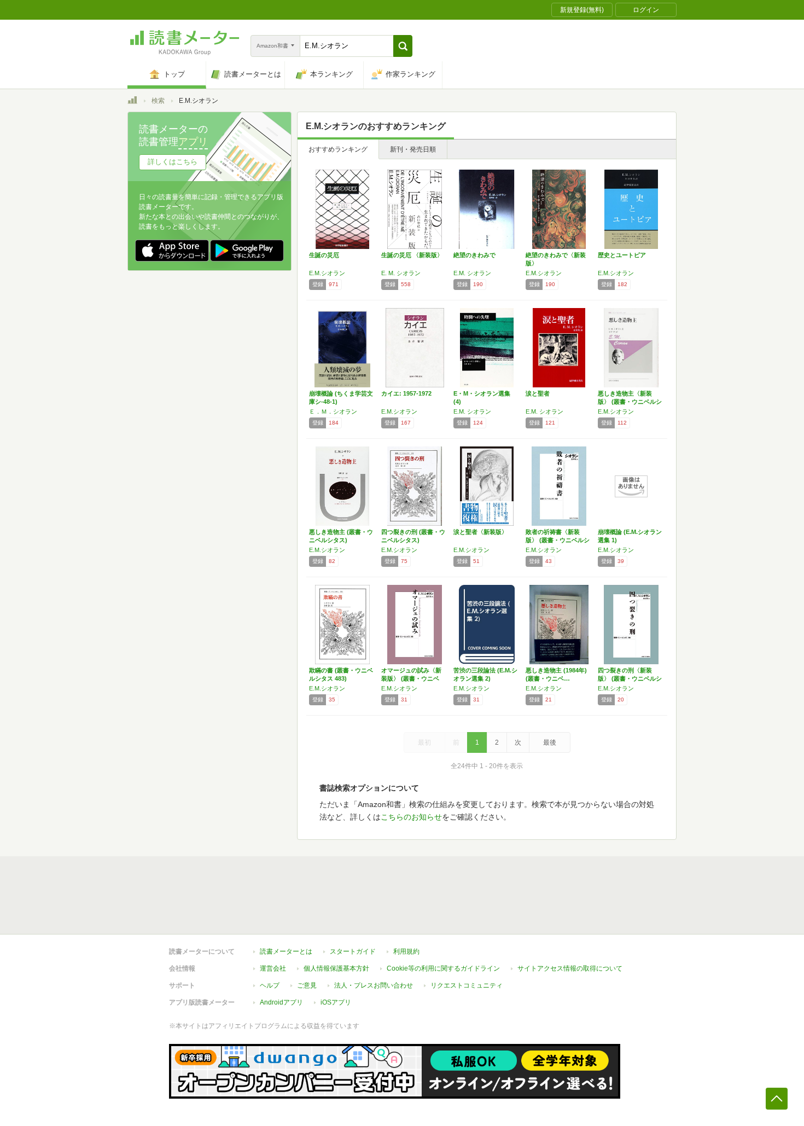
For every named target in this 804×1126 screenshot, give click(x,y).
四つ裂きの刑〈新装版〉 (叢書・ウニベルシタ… (630, 678)
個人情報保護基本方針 (336, 968)
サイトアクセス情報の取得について (569, 968)
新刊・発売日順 (413, 149)
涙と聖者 (538, 393)
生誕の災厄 (324, 255)
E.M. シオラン (472, 273)
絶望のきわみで (474, 255)
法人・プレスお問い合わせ (373, 985)
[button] (402, 46)
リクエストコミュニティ (466, 985)
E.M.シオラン (327, 273)
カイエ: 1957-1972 (406, 393)
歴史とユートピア (622, 255)
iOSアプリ (336, 1002)
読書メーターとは (286, 951)
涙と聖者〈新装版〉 (480, 532)
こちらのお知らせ (411, 816)
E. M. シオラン (401, 273)
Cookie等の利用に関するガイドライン (443, 968)
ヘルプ (269, 985)
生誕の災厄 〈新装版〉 (412, 255)
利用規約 (406, 951)
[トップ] (132, 102)
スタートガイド (353, 951)
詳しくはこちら (172, 162)
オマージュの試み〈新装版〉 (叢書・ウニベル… (411, 678)
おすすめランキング (338, 149)
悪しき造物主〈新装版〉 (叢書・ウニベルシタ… (630, 401)
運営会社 (273, 968)
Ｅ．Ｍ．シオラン (333, 411)
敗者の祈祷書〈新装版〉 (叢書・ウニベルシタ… (558, 540)
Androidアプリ (281, 1002)
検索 (158, 101)
